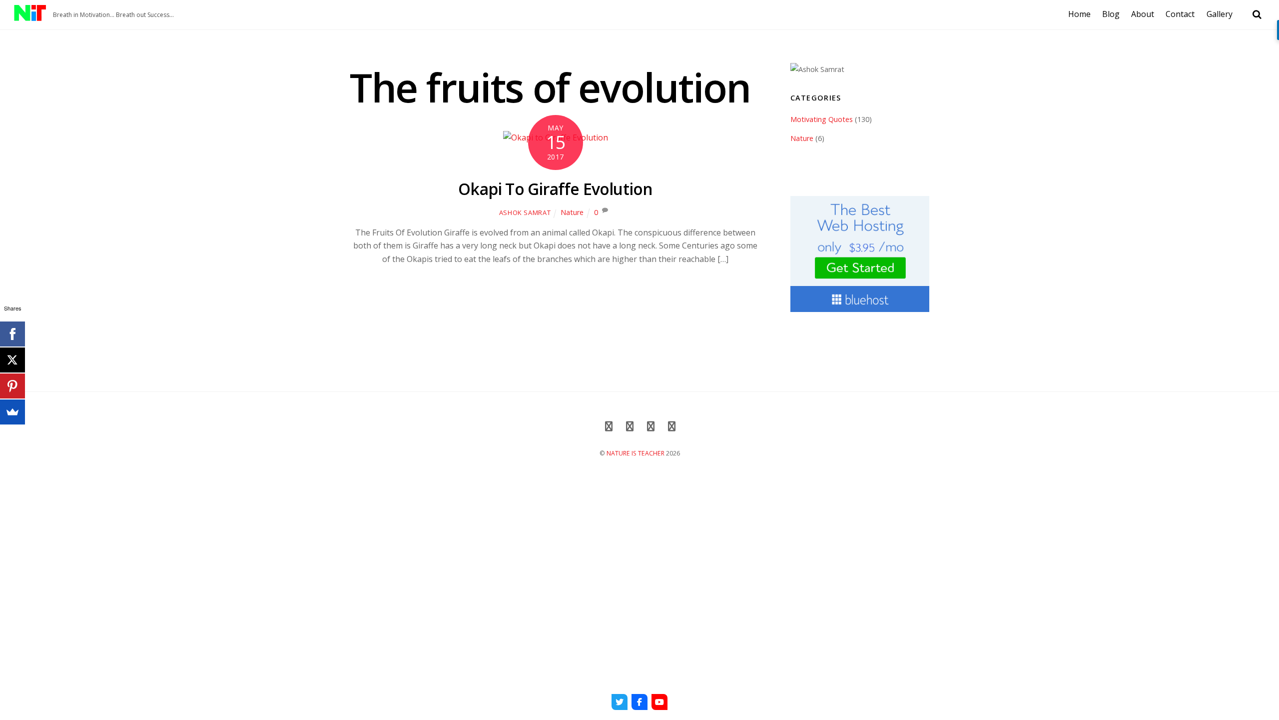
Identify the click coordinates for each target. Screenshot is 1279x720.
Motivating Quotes (821, 119)
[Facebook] (639, 702)
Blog (1111, 14)
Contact (1180, 14)
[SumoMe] (12, 412)
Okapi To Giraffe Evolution (555, 189)
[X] (12, 360)
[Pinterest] (12, 386)
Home (1079, 14)
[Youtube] (659, 702)
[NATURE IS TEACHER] (30, 15)
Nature (572, 212)
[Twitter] (620, 702)
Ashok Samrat (525, 212)
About (1142, 14)
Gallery (1220, 14)
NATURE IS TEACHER (635, 453)
